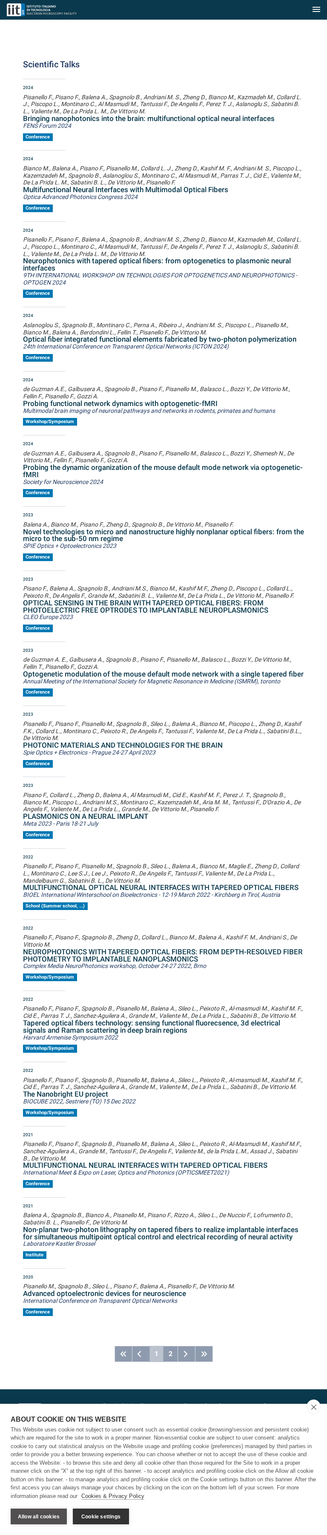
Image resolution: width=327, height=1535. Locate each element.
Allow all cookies (39, 1517)
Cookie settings (100, 1517)
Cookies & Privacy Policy (112, 1496)
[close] (314, 1407)
